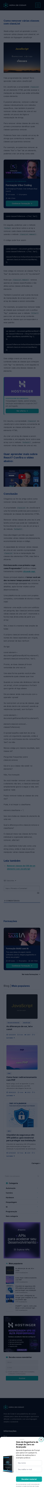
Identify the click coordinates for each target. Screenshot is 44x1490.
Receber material (29, 1479)
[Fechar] (41, 1440)
